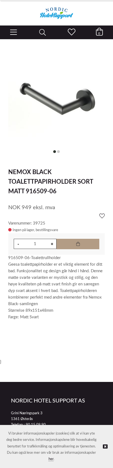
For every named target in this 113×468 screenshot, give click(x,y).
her (51, 459)
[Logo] (56, 10)
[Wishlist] (102, 216)
